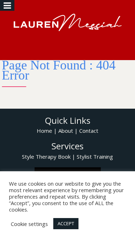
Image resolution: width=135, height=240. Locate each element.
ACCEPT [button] (66, 223)
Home (44, 130)
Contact (88, 130)
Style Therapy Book (46, 156)
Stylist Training (95, 156)
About (65, 130)
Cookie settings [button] (29, 224)
